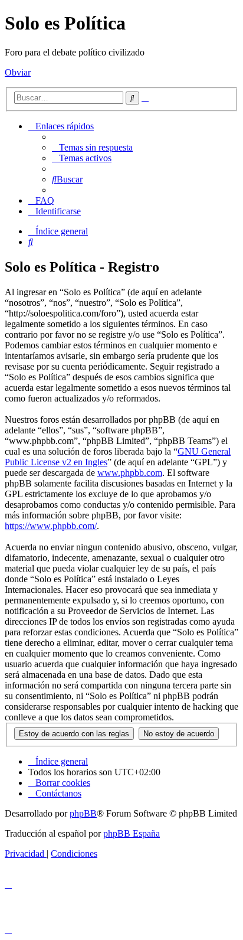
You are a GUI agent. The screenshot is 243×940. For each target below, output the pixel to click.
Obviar (18, 72)
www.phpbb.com (129, 473)
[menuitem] (92, 147)
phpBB (83, 813)
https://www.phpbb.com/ (51, 526)
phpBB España (131, 833)
